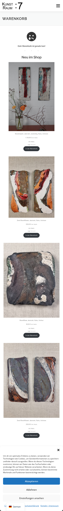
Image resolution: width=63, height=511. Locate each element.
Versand (32, 144)
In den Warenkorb (31, 149)
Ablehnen (31, 489)
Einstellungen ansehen (31, 498)
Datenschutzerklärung (29, 505)
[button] (58, 450)
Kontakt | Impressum (50, 505)
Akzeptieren (31, 481)
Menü (57, 5)
